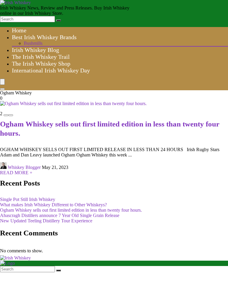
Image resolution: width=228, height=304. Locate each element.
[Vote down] (6, 115)
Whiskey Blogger (24, 167)
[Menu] (2, 82)
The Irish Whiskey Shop (41, 63)
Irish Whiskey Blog (35, 50)
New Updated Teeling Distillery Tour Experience (46, 220)
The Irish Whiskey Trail (41, 56)
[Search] (58, 20)
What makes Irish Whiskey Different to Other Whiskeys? (53, 204)
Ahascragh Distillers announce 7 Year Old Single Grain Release (59, 215)
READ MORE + (16, 172)
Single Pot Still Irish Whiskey (27, 199)
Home (19, 30)
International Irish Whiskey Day (51, 70)
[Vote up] (10, 115)
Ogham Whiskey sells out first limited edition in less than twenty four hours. (71, 210)
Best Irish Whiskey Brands (44, 37)
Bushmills (33, 43)
